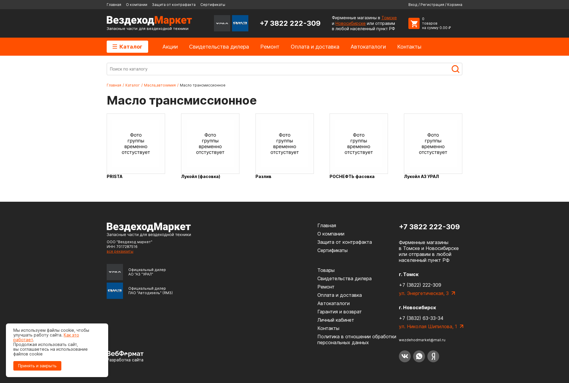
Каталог (130, 47)
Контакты (409, 47)
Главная (114, 4)
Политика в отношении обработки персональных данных (356, 339)
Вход (413, 4)
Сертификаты (212, 4)
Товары (326, 270)
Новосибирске (350, 23)
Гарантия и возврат (339, 312)
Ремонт (269, 47)
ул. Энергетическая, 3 (424, 293)
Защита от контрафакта (174, 4)
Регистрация (432, 4)
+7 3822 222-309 (290, 23)
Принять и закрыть (37, 365)
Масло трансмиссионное (203, 85)
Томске (389, 17)
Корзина (454, 4)
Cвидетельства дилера (219, 47)
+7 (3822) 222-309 (420, 285)
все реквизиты (120, 251)
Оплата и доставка (315, 47)
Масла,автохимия (160, 85)
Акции (170, 47)
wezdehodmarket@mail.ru (422, 340)
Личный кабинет (335, 320)
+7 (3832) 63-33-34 (421, 318)
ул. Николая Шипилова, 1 (428, 326)
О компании (136, 4)
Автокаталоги (368, 47)
